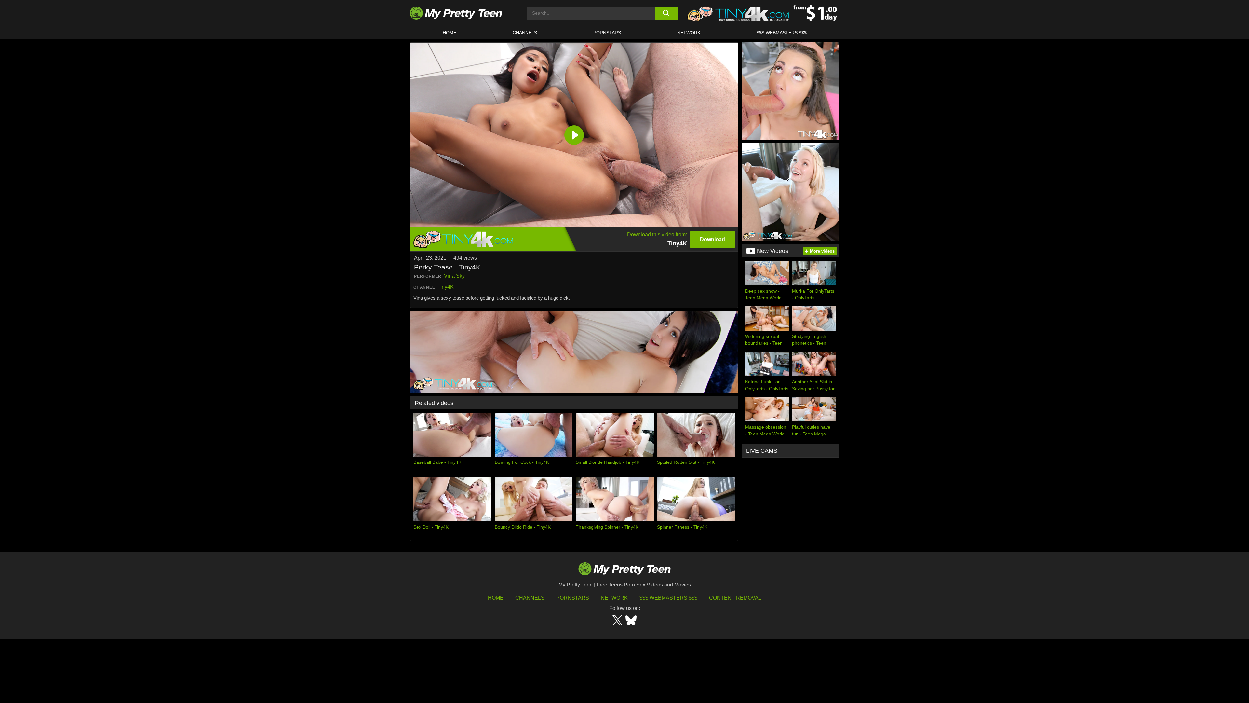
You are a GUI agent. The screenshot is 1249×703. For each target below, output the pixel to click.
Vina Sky (454, 276)
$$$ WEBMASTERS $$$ (782, 32)
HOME (449, 32)
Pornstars (607, 32)
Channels (529, 597)
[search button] (666, 13)
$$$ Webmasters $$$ (668, 597)
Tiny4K (445, 287)
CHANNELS (525, 32)
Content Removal (735, 597)
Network (688, 32)
